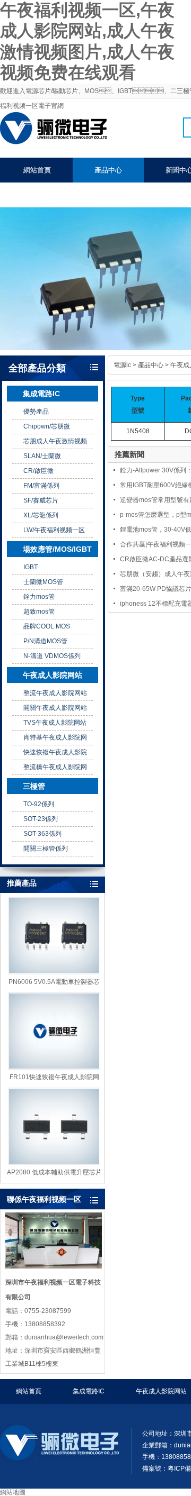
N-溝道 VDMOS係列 (52, 656)
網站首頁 (37, 170)
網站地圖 (12, 1492)
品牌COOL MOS (46, 626)
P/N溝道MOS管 (45, 641)
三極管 (34, 786)
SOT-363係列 (42, 833)
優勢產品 (36, 411)
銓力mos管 (39, 596)
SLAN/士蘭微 (42, 456)
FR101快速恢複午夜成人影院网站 (54, 1077)
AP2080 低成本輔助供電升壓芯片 (54, 1172)
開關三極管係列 (45, 848)
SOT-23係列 (40, 819)
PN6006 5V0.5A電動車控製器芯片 (54, 982)
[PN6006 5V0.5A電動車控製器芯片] (54, 935)
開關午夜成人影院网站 (55, 707)
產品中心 (108, 170)
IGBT (30, 567)
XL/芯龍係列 (40, 515)
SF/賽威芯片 (40, 500)
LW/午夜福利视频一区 (54, 530)
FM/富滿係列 (41, 485)
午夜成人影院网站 (52, 675)
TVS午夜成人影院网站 (54, 722)
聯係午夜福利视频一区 (57, 195)
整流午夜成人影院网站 (55, 693)
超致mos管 (39, 611)
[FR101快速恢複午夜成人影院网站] (54, 1031)
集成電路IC (41, 393)
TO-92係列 (38, 804)
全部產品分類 (37, 368)
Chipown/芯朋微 (46, 426)
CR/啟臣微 (38, 471)
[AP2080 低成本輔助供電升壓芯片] (54, 1126)
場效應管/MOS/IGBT (57, 549)
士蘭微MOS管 (43, 582)
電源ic (122, 365)
